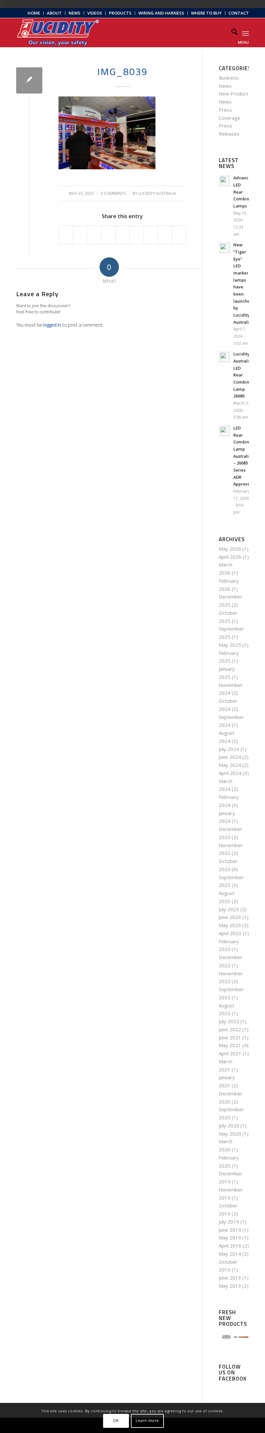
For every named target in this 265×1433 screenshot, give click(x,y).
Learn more (147, 1420)
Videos (94, 13)
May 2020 (230, 1133)
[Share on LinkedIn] (123, 235)
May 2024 (230, 765)
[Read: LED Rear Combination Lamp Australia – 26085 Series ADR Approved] (224, 431)
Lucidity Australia (157, 193)
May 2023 (230, 925)
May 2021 (230, 1045)
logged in (52, 325)
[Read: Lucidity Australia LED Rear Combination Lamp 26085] (224, 357)
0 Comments (113, 193)
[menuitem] (34, 13)
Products (120, 13)
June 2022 (230, 1029)
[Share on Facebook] (66, 235)
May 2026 (230, 548)
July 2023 (229, 909)
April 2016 (230, 1245)
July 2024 (229, 749)
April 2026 (230, 557)
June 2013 (230, 1277)
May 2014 (230, 1253)
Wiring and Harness (161, 13)
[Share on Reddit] (165, 235)
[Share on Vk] (151, 235)
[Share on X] (80, 235)
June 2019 (230, 1229)
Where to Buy (206, 13)
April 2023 (230, 933)
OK (116, 1420)
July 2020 (229, 1125)
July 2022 (229, 1021)
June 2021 (230, 1037)
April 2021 (230, 1053)
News (74, 13)
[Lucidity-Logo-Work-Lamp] (58, 32)
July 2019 (229, 1221)
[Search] (231, 32)
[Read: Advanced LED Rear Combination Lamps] (224, 181)
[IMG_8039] (29, 80)
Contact (238, 13)
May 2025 (230, 645)
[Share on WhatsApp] (94, 235)
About (54, 13)
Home (33, 13)
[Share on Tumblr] (136, 235)
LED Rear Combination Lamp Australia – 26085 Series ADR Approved (246, 456)
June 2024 (230, 757)
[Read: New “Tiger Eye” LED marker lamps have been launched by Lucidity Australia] (224, 248)
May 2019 (230, 1237)
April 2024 (230, 773)
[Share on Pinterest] (108, 235)
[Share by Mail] (179, 235)
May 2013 (230, 1285)
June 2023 (230, 917)
